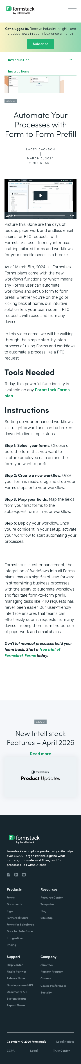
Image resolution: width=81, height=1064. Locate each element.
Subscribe (40, 43)
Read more (40, 754)
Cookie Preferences (53, 985)
